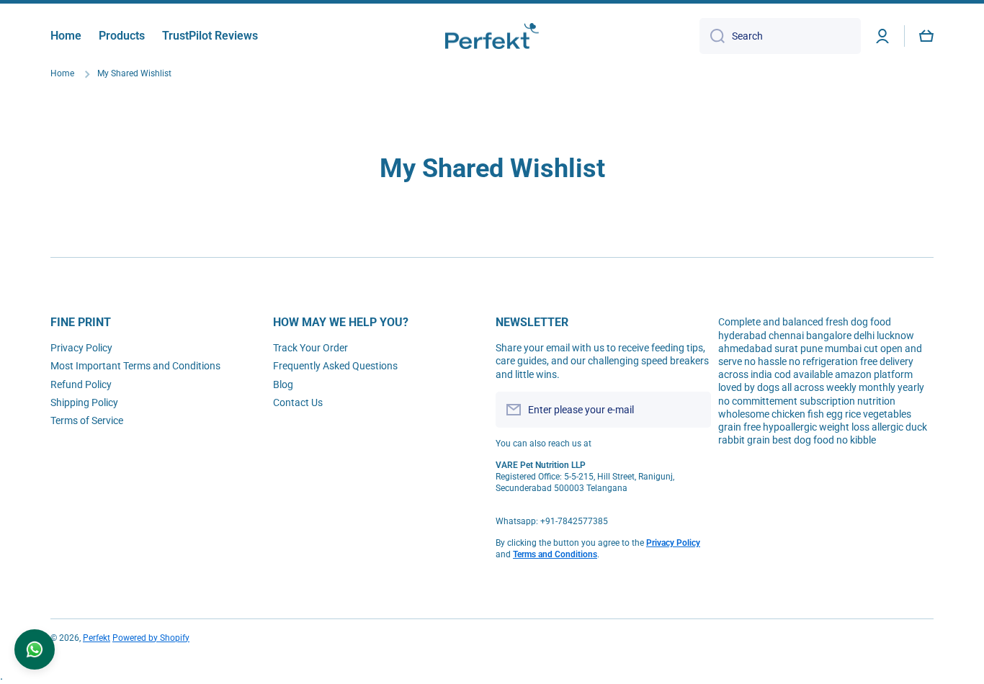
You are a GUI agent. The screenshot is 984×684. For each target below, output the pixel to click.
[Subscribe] (693, 410)
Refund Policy (81, 384)
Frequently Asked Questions (335, 366)
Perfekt (96, 638)
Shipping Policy (84, 402)
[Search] (712, 36)
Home (62, 73)
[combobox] (780, 36)
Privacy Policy (81, 348)
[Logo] (492, 36)
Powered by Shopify (150, 638)
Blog (283, 384)
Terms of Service (86, 420)
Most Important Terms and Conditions (135, 366)
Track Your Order (310, 348)
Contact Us (298, 402)
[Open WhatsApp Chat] (34, 649)
